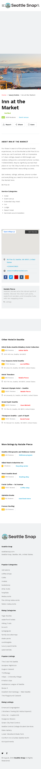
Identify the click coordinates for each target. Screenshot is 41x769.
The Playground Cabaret (11, 696)
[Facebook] (5, 277)
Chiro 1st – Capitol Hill (10, 715)
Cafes (4, 578)
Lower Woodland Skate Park (13, 734)
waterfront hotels (8, 620)
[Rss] (20, 753)
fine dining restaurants (10, 600)
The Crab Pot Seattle (10, 662)
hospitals (5, 593)
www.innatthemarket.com (17, 271)
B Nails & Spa (7, 681)
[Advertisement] (20, 32)
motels (4, 581)
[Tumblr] (21, 277)
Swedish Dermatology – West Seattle (16, 692)
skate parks (6, 638)
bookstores (6, 585)
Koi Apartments (8, 742)
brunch (4, 627)
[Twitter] (11, 277)
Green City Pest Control (11, 723)
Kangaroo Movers (8, 719)
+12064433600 (12, 266)
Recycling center (22, 466)
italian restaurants (9, 604)
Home (4, 95)
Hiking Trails (6, 623)
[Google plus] (16, 277)
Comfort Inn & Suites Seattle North (15, 738)
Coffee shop (24, 488)
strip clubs (6, 589)
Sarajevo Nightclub (9, 665)
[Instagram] (16, 753)
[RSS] (27, 277)
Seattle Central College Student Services (17, 726)
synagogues (6, 631)
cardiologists (6, 642)
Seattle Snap (19, 758)
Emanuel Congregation (11, 708)
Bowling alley (24, 477)
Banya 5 (5, 688)
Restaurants (6, 596)
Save (32, 125)
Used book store (25, 498)
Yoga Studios (7, 616)
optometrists (7, 650)
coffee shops (7, 574)
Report (8, 125)
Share (20, 125)
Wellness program (25, 455)
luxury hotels (14, 95)
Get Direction (33, 232)
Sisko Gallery (7, 730)
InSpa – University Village (11, 677)
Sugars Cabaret (8, 669)
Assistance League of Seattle (13, 684)
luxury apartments (9, 646)
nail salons (6, 570)
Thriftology (6, 673)
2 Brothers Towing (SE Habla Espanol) (16, 711)
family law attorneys (9, 635)
